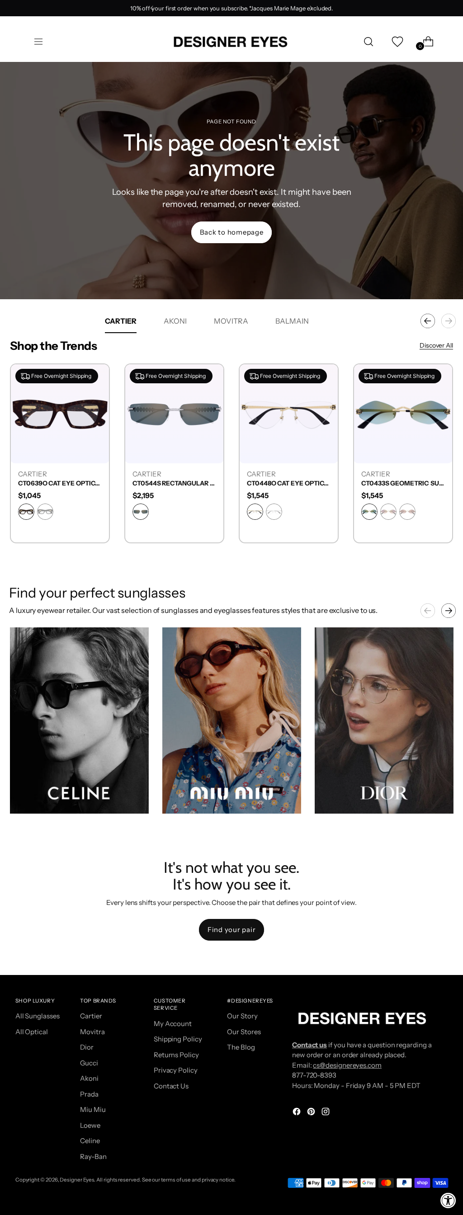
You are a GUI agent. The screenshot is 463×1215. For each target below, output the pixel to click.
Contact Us (171, 1086)
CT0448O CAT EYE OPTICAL (289, 483)
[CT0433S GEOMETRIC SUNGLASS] (403, 413)
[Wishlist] (396, 42)
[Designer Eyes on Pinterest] (312, 1113)
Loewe (90, 1125)
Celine (90, 1140)
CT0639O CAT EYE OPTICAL (60, 483)
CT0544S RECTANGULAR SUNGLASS (174, 483)
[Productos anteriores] (427, 321)
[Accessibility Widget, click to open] (448, 1200)
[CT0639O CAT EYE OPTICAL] (60, 413)
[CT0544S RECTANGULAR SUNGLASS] (174, 413)
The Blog (241, 1047)
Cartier (91, 1016)
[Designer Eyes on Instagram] (326, 1113)
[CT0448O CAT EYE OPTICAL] (289, 413)
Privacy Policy (176, 1070)
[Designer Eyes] (231, 42)
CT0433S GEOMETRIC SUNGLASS (403, 483)
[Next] (311, 8)
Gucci (89, 1063)
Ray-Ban (93, 1156)
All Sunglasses (37, 1016)
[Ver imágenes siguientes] (448, 610)
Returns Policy (176, 1054)
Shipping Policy (178, 1039)
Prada (89, 1094)
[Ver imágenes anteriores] (427, 610)
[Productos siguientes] (448, 321)
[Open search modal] (368, 42)
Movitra (92, 1031)
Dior (87, 1047)
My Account (173, 1023)
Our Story (242, 1016)
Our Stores (243, 1031)
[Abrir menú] (38, 42)
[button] (79, 720)
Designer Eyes (77, 1180)
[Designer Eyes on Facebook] (297, 1113)
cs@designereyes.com (347, 1065)
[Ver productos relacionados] (26, 798)
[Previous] (152, 8)
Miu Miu (92, 1109)
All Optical (31, 1031)
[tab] (120, 321)
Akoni (89, 1078)
